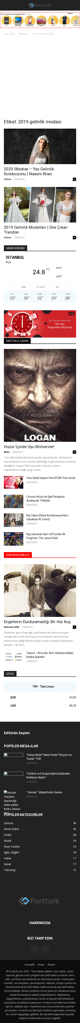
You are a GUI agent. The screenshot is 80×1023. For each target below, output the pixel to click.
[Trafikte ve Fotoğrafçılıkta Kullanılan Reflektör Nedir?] (13, 778)
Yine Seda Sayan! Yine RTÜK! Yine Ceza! (50, 477)
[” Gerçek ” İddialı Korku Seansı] (13, 802)
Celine (7, 179)
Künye (41, 964)
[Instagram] (35, 950)
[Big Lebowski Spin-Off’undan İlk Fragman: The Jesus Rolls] (13, 539)
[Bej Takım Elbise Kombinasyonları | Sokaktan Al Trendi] (13, 520)
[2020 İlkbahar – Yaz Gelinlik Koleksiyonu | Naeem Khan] (40, 146)
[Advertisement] (40, 78)
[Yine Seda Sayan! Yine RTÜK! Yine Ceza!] (13, 482)
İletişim (51, 964)
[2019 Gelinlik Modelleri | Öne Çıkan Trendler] (40, 204)
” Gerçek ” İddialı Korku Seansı (44, 792)
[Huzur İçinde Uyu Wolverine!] (40, 395)
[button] (6, 5)
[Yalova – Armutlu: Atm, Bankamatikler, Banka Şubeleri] (13, 658)
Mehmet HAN (11, 626)
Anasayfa (30, 964)
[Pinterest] (45, 950)
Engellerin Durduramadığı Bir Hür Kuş (37, 621)
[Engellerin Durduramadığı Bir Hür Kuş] (40, 590)
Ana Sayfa (9, 34)
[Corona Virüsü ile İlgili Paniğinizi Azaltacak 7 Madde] (13, 501)
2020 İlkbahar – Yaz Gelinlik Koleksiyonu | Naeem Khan (29, 171)
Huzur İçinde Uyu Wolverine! (29, 446)
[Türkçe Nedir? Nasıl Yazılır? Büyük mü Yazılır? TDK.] (13, 760)
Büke (7, 451)
